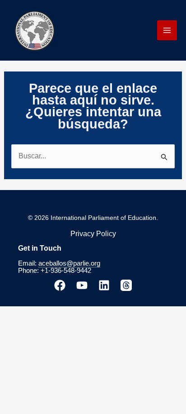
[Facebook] (59, 285)
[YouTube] (82, 285)
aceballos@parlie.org (69, 263)
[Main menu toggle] (167, 30)
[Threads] (126, 285)
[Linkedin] (104, 285)
